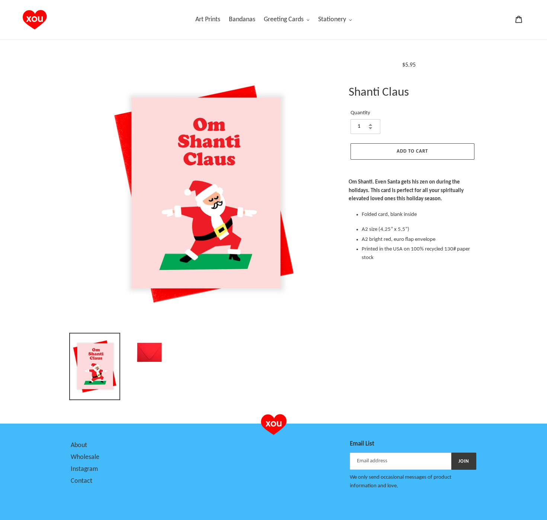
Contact (81, 481)
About (79, 445)
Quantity (360, 113)
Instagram (84, 469)
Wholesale (85, 457)
